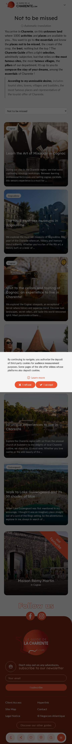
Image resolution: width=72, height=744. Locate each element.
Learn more (38, 377)
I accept (48, 384)
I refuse (26, 384)
